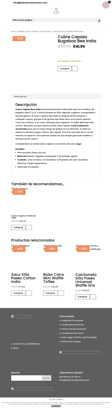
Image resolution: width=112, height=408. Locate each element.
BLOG (15, 348)
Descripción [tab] (20, 96)
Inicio (13, 31)
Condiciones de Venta (72, 333)
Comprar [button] (18, 227)
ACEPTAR (56, 406)
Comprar (65, 68)
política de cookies (65, 404)
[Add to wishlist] (75, 68)
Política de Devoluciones (73, 329)
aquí (78, 143)
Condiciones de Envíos (72, 324)
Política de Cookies (71, 341)
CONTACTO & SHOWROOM (26, 344)
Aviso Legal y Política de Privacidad (78, 337)
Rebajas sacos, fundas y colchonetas (34, 31)
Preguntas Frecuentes (72, 320)
